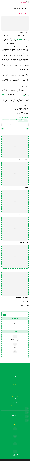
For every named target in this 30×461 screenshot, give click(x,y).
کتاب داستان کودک (7, 119)
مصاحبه (15, 324)
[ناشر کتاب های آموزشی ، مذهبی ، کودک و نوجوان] (25, 2)
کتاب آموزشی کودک (12, 119)
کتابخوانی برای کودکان (26, 121)
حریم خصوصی (15, 390)
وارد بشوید (21, 307)
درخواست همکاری (15, 402)
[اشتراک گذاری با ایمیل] (10, 124)
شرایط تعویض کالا (15, 388)
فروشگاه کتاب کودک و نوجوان (15, 339)
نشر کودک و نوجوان (20, 121)
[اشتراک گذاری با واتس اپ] (14, 124)
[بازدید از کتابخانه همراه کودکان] (15, 351)
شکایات (15, 398)
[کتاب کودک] (15, 344)
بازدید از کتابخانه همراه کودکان (15, 354)
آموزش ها (14, 321)
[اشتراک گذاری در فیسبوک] (20, 124)
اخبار (14, 323)
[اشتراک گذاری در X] (18, 124)
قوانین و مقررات (15, 389)
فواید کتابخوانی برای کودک (17, 119)
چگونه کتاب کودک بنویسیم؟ (15, 454)
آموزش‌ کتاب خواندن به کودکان (18, 39)
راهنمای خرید (15, 386)
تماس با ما (15, 399)
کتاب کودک (3, 119)
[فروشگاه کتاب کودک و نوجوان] (15, 336)
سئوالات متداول (15, 391)
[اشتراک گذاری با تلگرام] (12, 124)
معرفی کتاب (14, 326)
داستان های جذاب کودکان (23, 119)
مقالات (20, 117)
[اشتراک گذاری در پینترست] (16, 124)
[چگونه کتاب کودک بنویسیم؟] (15, 451)
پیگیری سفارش (15, 393)
